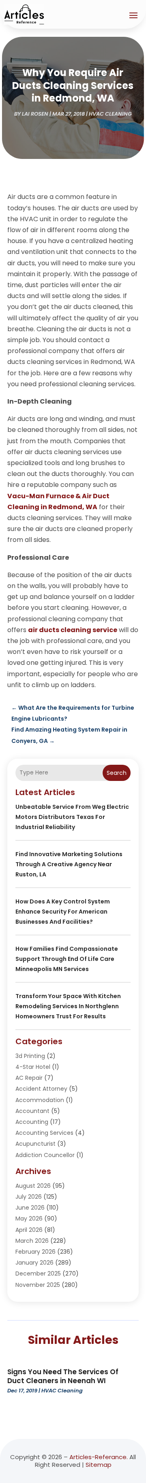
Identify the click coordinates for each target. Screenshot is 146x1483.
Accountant (32, 1111)
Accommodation (39, 1100)
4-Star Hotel (32, 1067)
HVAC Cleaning (110, 114)
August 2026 (33, 1186)
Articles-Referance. (98, 1457)
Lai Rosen (35, 114)
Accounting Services (44, 1133)
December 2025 (38, 1273)
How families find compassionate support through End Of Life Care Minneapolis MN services (66, 959)
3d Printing (30, 1056)
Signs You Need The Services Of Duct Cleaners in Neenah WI (62, 1376)
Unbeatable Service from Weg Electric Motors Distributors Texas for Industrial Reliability (72, 817)
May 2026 (29, 1218)
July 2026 (28, 1197)
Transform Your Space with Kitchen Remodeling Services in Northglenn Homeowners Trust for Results (68, 1006)
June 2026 (30, 1208)
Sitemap (99, 1464)
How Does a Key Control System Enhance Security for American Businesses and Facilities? (62, 911)
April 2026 (29, 1230)
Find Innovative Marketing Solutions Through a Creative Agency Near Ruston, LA (68, 864)
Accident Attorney (41, 1089)
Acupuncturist (35, 1144)
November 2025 (37, 1285)
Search (117, 773)
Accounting (31, 1122)
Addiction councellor (45, 1155)
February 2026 (35, 1252)
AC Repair (29, 1078)
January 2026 (34, 1263)
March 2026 (32, 1241)
